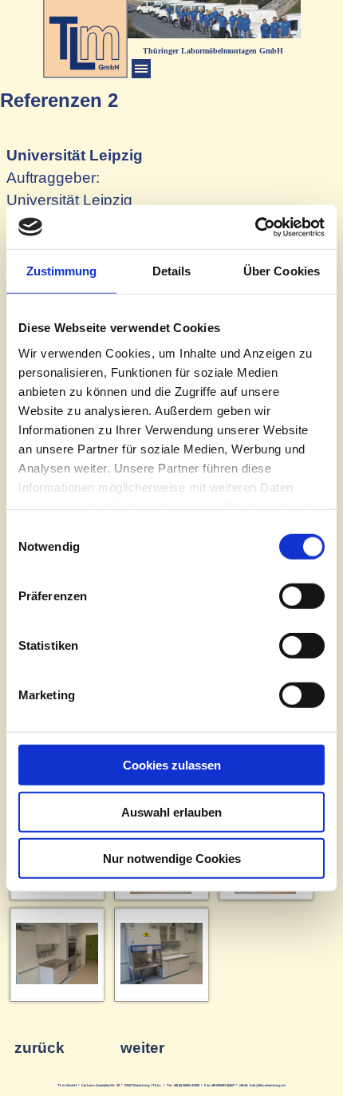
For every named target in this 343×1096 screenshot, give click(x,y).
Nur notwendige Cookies (172, 858)
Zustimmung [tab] (61, 271)
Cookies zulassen (172, 765)
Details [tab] (171, 271)
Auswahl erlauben (171, 811)
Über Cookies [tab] (281, 271)
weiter (142, 1047)
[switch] (302, 596)
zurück (39, 1047)
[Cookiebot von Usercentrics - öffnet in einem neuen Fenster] (255, 226)
